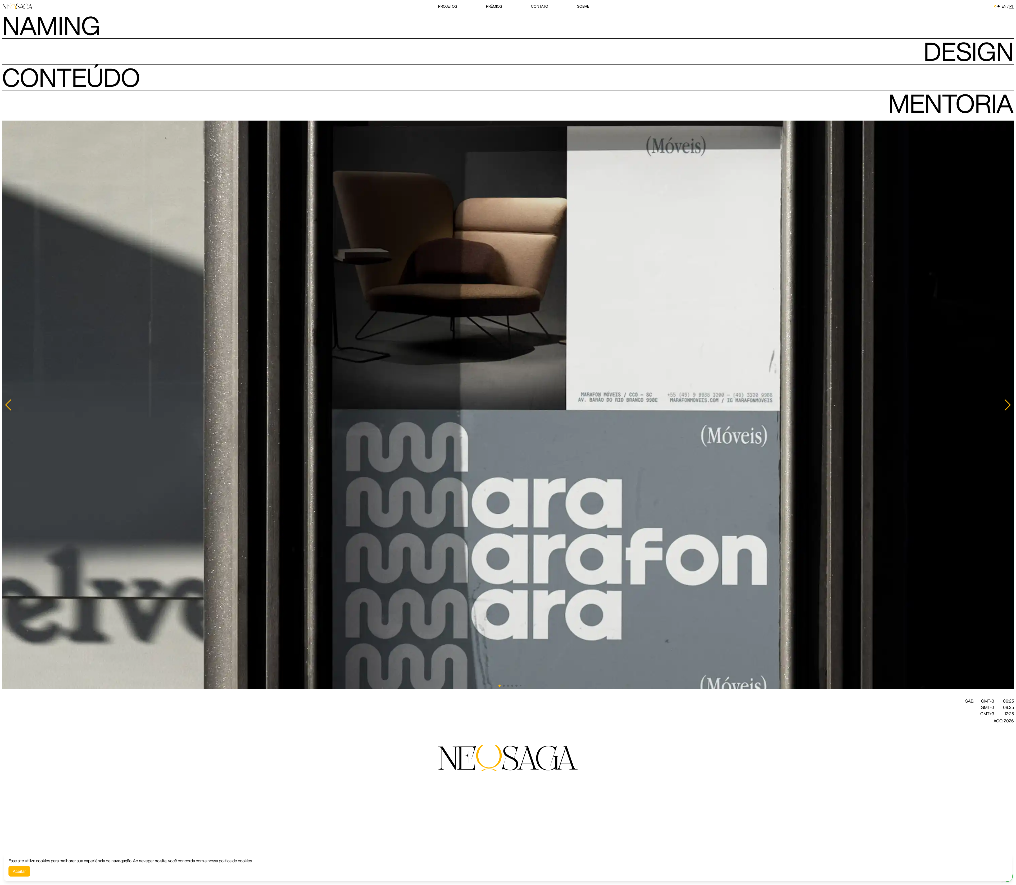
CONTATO (539, 6)
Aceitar (19, 871)
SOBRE (583, 6)
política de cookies (235, 861)
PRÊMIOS (494, 6)
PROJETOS (447, 6)
